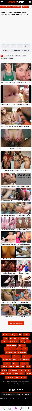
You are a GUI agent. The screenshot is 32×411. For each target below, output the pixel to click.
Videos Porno (18, 377)
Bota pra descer (24, 273)
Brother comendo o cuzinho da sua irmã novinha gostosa (8, 200)
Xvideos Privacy (16, 356)
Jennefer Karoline (5, 6)
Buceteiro (26, 334)
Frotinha (24, 287)
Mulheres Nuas (22, 352)
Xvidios (23, 366)
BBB (20, 334)
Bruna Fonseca (9, 55)
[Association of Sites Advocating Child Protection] (20, 390)
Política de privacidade (23, 381)
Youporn (4, 370)
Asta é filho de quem (8, 287)
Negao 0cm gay (24, 316)
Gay (29, 370)
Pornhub (22, 373)
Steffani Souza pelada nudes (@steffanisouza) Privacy (24, 244)
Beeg (11, 338)
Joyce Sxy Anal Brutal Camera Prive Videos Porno (8, 229)
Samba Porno (9, 377)
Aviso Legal (4, 383)
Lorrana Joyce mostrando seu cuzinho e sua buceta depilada (8, 215)
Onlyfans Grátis (27, 356)
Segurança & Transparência (23, 383)
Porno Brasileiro (7, 359)
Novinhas (15, 373)
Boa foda (16, 338)
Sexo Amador (6, 334)
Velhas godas (8, 316)
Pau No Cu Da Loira (16, 148)
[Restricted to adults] (12, 390)
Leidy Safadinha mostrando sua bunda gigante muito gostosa (24, 229)
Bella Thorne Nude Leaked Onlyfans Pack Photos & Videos (16, 126)
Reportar (26, 50)
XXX (25, 377)
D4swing (17, 55)
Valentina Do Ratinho (8, 258)
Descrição (7, 50)
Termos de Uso (12, 383)
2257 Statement (13, 386)
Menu (2, 2)
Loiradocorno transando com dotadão (16, 170)
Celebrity (24, 258)
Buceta (5, 338)
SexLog (24, 55)
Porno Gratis (7, 363)
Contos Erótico (14, 342)
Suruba (11, 58)
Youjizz (28, 366)
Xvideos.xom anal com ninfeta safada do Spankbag (8, 186)
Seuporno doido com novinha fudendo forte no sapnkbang (16, 104)
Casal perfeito (24, 302)
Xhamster (11, 366)
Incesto (9, 373)
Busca (30, 2)
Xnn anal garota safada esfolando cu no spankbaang (24, 215)
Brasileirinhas (24, 338)
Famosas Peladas (11, 345)
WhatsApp (4, 366)
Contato (20, 386)
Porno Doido (26, 359)
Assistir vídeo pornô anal (24, 200)
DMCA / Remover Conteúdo (10, 381)
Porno (16, 2)
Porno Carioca (17, 359)
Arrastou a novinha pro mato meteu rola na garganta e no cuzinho (24, 186)
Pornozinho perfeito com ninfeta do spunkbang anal (8, 244)
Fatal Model (22, 345)
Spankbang (4, 58)
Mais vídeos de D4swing (16, 323)
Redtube (28, 373)
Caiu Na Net (5, 342)
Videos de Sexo (24, 363)
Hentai (19, 349)
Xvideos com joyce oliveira (8, 302)
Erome (28, 342)
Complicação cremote (8, 273)
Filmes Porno (22, 370)
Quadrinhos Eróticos (9, 349)
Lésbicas (25, 349)
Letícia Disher (16, 6)
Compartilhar (17, 50)
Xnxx (17, 366)
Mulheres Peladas (5, 356)
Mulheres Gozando (11, 352)
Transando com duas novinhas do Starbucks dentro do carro (16, 82)
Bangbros (14, 334)
